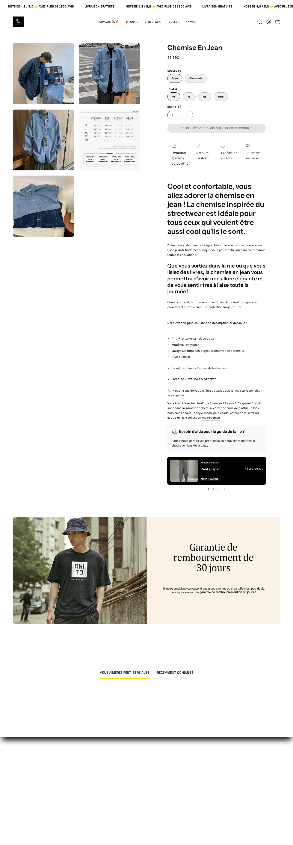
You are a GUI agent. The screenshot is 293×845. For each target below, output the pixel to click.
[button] (191, 21)
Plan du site (146, 809)
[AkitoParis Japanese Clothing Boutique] (18, 22)
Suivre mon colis (205, 785)
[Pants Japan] (184, 471)
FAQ (140, 763)
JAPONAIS (89, 763)
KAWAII (87, 785)
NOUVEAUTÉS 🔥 (94, 756)
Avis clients (201, 770)
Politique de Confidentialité (158, 790)
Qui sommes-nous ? (208, 763)
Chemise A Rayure (222, 403)
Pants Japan (211, 469)
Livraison (199, 778)
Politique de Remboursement (160, 770)
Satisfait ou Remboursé (210, 756)
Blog (195, 792)
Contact (143, 756)
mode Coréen (211, 417)
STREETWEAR (92, 770)
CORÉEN (88, 778)
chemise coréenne (213, 408)
